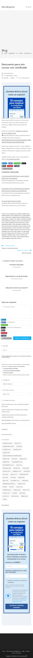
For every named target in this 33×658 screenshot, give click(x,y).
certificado (8, 217)
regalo (19, 233)
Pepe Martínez (8, 73)
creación (23, 219)
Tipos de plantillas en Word (9, 423)
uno (11, 236)
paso (15, 233)
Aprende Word (5, 215)
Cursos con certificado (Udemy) (11, 370)
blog (20, 215)
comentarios (5, 219)
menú (27, 231)
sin (12, 487)
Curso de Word (23, 226)
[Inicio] (2, 53)
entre (17, 468)
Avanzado (16, 215)
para (12, 233)
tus (14, 493)
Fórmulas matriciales (16, 265)
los (22, 231)
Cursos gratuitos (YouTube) (10, 368)
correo (19, 219)
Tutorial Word (6, 236)
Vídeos (13, 78)
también (9, 235)
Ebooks (6, 78)
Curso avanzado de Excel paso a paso (15, 222)
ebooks (17, 229)
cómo (6, 459)
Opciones (15, 480)
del (14, 459)
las (5, 477)
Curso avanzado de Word (12, 456)
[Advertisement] (16, 31)
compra (11, 219)
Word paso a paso (16, 238)
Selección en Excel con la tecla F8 (16, 288)
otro (5, 233)
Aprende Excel (26, 213)
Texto (26, 490)
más (25, 231)
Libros (19, 231)
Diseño (6, 462)
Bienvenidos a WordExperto (13, 651)
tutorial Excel (23, 235)
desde (23, 459)
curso (17, 220)
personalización (9, 484)
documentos (26, 228)
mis (2, 233)
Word (22, 236)
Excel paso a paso (12, 231)
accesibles (19, 213)
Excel (20, 229)
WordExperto (8, 6)
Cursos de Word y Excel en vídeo (11, 201)
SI (5, 487)
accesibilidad (12, 213)
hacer (27, 471)
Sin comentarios (24, 78)
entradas (7, 468)
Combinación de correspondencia (21, 217)
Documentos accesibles (8, 229)
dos (19, 465)
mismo (21, 477)
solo (19, 487)
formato (17, 471)
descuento (19, 228)
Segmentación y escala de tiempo (16, 276)
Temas (13, 235)
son (24, 233)
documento (17, 462)
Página (9, 233)
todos (17, 235)
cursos (14, 228)
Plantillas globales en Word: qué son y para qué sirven (16, 420)
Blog (23, 651)
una (22, 493)
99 (7, 213)
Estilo (26, 468)
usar (6, 496)
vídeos (14, 236)
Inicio (14, 474)
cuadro (6, 449)
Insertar (24, 474)
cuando (17, 449)
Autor (3, 651)
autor (11, 215)
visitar (18, 236)
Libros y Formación (16, 653)
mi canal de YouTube (13, 159)
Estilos (6, 471)
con (15, 219)
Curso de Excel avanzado (11, 226)
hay (5, 474)
